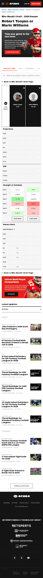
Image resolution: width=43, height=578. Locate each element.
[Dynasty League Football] (21, 541)
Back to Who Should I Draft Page (18, 82)
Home (4, 9)
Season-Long (7, 370)
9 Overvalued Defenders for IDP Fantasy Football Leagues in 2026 (14, 358)
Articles (15, 503)
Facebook (15, 558)
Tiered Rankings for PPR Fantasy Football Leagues (15, 373)
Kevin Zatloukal (9, 377)
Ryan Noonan (8, 363)
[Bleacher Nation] (21, 535)
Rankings (6, 503)
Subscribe (36, 3)
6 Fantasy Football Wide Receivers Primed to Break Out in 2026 (15, 342)
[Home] (21, 496)
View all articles (21, 486)
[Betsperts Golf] (21, 546)
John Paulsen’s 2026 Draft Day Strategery (15, 328)
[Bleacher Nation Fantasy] (21, 530)
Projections (9, 68)
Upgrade (11, 294)
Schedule (30, 68)
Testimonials (35, 503)
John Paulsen (8, 331)
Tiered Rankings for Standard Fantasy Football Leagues (15, 420)
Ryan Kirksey (8, 347)
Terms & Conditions (16, 573)
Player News (24, 503)
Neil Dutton (8, 447)
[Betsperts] (21, 525)
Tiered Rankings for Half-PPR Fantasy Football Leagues (14, 388)
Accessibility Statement (34, 573)
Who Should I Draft (16, 9)
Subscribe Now (12, 52)
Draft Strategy (8, 324)
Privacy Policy (25, 573)
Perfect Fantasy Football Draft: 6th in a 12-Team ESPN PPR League (14, 443)
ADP (20, 68)
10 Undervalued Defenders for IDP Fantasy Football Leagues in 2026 (15, 404)
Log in (26, 3)
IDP (3, 354)
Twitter (22, 558)
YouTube (28, 558)
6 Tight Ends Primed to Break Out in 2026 (13, 472)
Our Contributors (21, 506)
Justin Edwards (9, 461)
